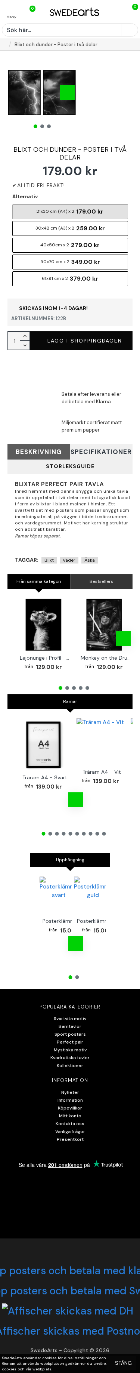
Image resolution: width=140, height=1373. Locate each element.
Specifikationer (101, 452)
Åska (89, 560)
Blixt (49, 560)
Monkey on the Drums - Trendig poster (106, 657)
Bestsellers (101, 581)
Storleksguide (70, 466)
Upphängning (70, 860)
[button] (16, 92)
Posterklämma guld (100, 921)
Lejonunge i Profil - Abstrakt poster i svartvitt (45, 657)
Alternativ (25, 196)
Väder (69, 560)
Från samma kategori (38, 581)
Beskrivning (39, 452)
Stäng (123, 1363)
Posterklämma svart (67, 921)
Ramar (70, 701)
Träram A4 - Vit (102, 771)
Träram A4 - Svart (44, 777)
